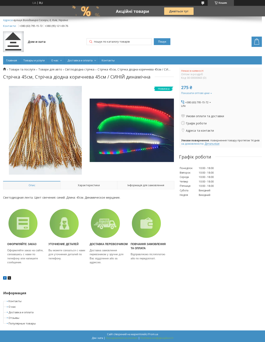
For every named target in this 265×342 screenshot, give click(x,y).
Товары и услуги (34, 60)
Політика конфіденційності (156, 338)
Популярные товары (22, 323)
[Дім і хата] (13, 42)
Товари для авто (50, 69)
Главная (11, 60)
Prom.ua (153, 334)
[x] (9, 278)
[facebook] (5, 278)
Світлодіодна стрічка (79, 69)
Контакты (108, 60)
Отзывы (13, 318)
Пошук (162, 41)
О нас (54, 60)
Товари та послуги (22, 69)
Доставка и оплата (80, 60)
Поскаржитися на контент (122, 338)
